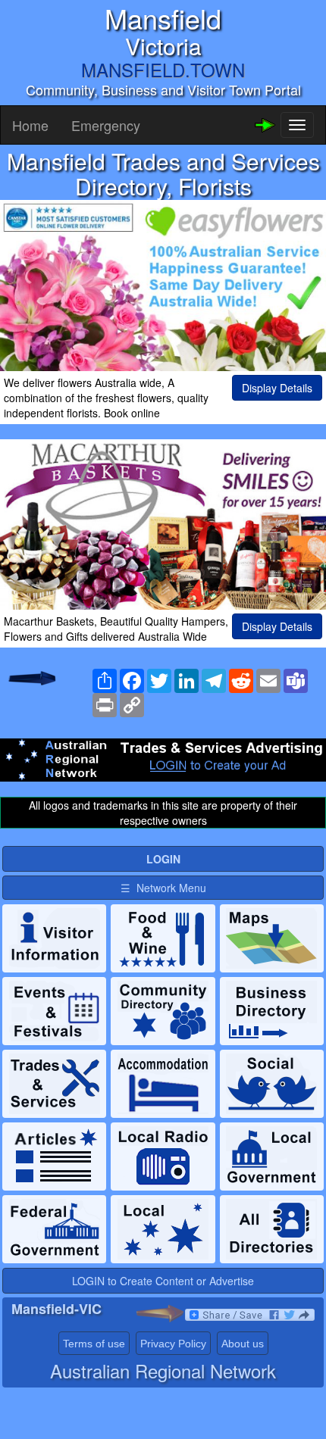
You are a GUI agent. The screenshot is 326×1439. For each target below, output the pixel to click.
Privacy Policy (173, 1344)
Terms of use (94, 1344)
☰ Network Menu (163, 887)
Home (30, 125)
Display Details (277, 387)
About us (242, 1344)
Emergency (105, 125)
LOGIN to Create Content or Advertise (163, 1280)
